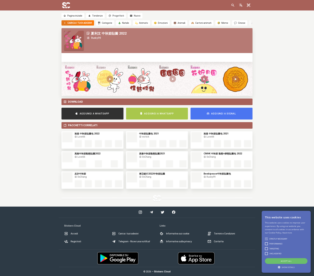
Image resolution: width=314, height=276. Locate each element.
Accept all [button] (286, 261)
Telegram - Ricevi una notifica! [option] (134, 241)
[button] (241, 5)
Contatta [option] (219, 241)
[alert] (286, 242)
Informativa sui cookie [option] (177, 233)
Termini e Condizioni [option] (224, 233)
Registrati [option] (76, 241)
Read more (287, 232)
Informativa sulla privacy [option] (179, 241)
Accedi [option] (74, 233)
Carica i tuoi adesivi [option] (128, 233)
